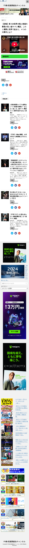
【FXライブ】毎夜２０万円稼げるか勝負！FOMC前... (21, 408)
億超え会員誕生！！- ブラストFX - (16, 482)
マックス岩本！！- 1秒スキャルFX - (15, 505)
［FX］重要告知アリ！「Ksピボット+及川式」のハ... (21, 428)
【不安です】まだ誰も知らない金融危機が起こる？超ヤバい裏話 (18, 216)
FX (3, 94)
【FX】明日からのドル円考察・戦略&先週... (21, 414)
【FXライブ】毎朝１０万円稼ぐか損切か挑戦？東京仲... (21, 421)
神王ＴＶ (5, 93)
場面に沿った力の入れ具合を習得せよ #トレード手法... (21, 441)
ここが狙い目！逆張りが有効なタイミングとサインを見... (21, 455)
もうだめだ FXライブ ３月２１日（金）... (21, 401)
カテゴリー (4, 286)
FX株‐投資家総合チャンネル (14, 5)
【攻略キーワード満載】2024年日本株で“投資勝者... (21, 448)
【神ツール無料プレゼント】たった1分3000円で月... (21, 462)
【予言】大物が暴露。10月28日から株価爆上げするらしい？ (18, 136)
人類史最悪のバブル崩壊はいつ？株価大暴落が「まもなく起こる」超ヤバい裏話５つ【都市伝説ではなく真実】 (18, 109)
